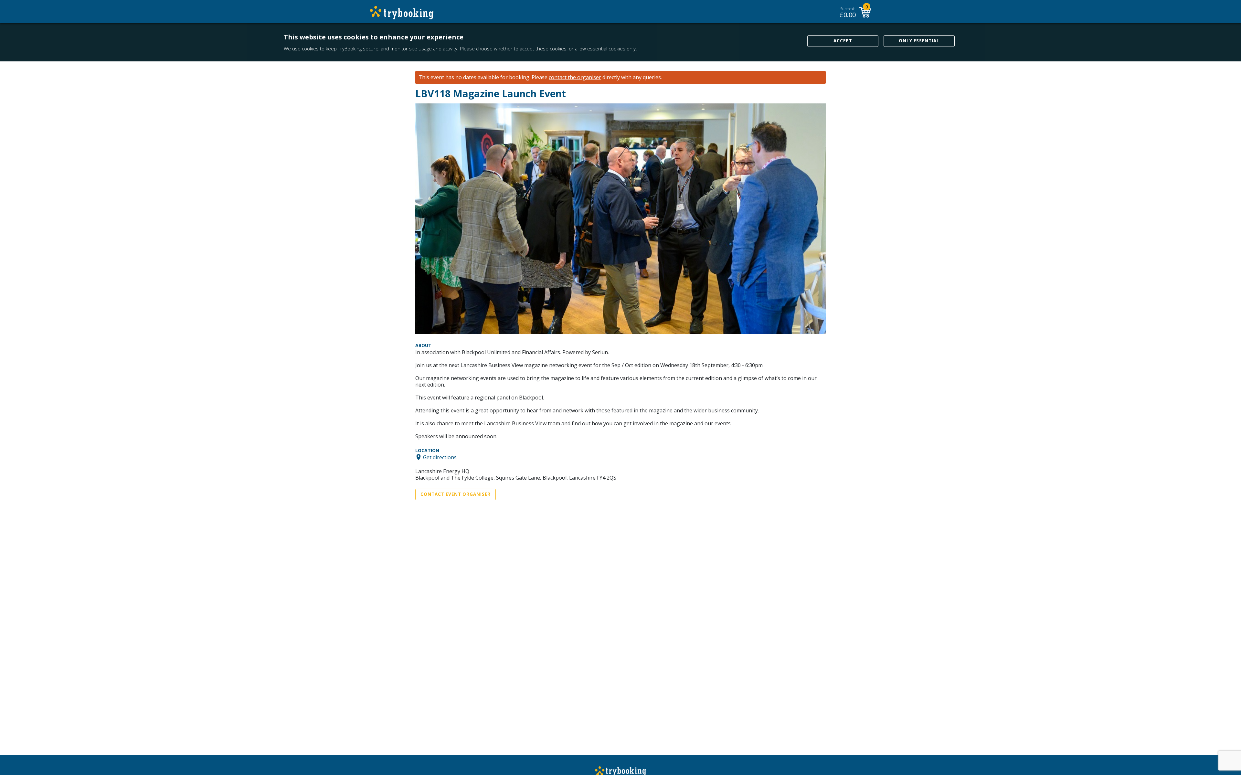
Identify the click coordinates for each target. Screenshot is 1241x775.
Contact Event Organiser (455, 494)
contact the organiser (575, 77)
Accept (842, 41)
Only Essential (919, 41)
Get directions (440, 457)
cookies (310, 48)
